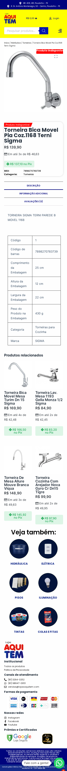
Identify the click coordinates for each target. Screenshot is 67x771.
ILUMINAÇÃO (48, 598)
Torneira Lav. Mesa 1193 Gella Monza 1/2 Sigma (49, 398)
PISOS (19, 598)
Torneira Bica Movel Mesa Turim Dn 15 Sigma (15, 398)
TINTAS (19, 632)
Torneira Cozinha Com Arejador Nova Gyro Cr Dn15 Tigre (47, 485)
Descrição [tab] (33, 185)
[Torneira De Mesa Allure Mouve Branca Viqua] (18, 460)
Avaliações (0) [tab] (33, 201)
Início (6, 43)
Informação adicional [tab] (33, 193)
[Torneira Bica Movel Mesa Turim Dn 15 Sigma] (18, 375)
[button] (60, 31)
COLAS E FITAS (48, 632)
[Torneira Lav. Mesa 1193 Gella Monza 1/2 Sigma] (49, 375)
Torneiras (27, 43)
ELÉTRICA (47, 564)
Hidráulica (16, 43)
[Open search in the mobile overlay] (26, 30)
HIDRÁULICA (19, 564)
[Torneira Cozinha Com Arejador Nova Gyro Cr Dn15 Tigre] (49, 460)
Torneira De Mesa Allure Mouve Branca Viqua (16, 483)
